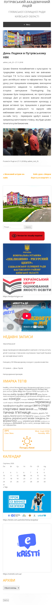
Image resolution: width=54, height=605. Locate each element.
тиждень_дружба (38, 413)
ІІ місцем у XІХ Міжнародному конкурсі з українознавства (25, 362)
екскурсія (41, 396)
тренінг (19, 421)
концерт (24, 399)
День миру (17, 391)
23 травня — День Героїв (13, 368)
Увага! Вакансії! (9, 344)
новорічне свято (36, 399)
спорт (45, 405)
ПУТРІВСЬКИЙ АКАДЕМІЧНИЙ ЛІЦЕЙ (27, 4)
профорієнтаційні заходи (17, 405)
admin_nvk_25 (8, 62)
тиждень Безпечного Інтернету (25, 414)
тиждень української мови (26, 417)
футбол (25, 423)
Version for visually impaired (29, 236)
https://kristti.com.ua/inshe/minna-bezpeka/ (20, 520)
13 (24, 475)
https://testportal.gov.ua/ (13, 296)
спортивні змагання (18, 409)
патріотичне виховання (24, 402)
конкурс (15, 399)
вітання (31, 394)
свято (36, 405)
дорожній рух (21, 396)
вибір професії (18, 394)
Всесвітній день (21, 387)
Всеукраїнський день (36, 387)
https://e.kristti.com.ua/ (12, 574)
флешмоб (17, 423)
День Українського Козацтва (33, 389)
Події (12, 161)
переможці (43, 402)
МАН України (27, 391)
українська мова (31, 420)
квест (6, 399)
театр (36, 409)
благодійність (41, 391)
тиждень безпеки (40, 416)
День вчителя (7, 391)
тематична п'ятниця (25, 410)
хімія (43, 423)
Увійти (5, 600)
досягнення (31, 396)
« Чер (5, 487)
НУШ (34, 391)
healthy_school (8, 387)
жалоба (47, 396)
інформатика (11, 425)
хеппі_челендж (34, 423)
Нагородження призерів (12, 374)
